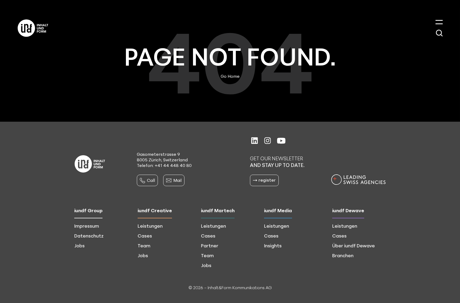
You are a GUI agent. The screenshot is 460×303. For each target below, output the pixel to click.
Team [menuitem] (144, 245)
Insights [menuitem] (273, 245)
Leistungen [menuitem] (150, 226)
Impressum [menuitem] (86, 226)
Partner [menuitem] (209, 245)
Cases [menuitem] (145, 236)
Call (151, 180)
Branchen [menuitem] (343, 255)
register (267, 180)
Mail (177, 180)
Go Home (230, 76)
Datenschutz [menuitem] (89, 236)
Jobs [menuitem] (79, 245)
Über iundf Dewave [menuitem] (353, 245)
